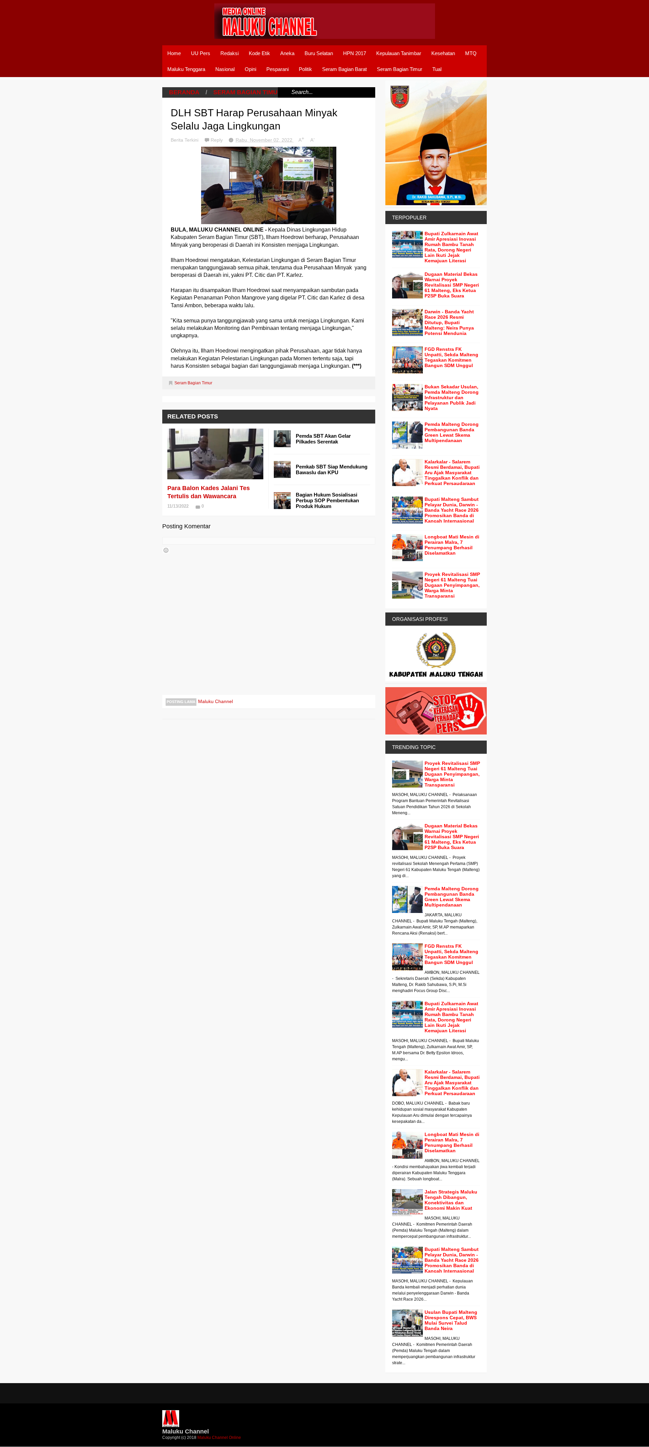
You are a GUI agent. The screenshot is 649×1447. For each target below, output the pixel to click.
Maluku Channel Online (219, 1437)
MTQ (471, 53)
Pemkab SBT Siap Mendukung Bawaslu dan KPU (331, 469)
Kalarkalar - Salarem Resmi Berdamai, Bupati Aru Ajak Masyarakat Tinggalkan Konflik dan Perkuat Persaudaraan (452, 472)
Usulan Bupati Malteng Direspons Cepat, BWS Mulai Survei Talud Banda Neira (451, 1320)
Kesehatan (443, 53)
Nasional (225, 69)
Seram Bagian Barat (344, 69)
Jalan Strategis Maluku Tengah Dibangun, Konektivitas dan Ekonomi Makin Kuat (451, 1200)
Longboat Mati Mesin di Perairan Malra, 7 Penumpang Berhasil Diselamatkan (452, 545)
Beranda (184, 92)
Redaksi (229, 53)
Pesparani (277, 69)
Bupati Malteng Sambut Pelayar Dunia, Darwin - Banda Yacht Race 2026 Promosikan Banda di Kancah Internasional (452, 510)
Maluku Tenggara (186, 69)
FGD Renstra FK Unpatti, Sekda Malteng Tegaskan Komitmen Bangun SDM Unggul (451, 357)
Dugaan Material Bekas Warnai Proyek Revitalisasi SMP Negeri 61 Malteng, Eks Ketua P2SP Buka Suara (452, 284)
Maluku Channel (215, 701)
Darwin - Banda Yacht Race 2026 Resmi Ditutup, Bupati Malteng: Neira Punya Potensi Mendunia (449, 322)
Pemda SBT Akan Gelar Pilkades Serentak (323, 438)
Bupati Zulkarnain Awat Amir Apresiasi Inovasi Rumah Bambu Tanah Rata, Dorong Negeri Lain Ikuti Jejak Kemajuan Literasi (451, 247)
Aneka (287, 53)
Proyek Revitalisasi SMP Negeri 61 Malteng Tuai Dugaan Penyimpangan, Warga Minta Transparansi (452, 585)
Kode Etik (259, 53)
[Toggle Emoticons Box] (166, 550)
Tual (436, 69)
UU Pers (200, 53)
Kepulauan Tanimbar (398, 53)
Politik (305, 69)
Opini (250, 69)
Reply (217, 140)
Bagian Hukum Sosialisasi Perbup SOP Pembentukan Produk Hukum (327, 500)
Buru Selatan (319, 53)
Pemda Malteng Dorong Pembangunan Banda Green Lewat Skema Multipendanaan (452, 432)
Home (174, 53)
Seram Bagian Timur (399, 69)
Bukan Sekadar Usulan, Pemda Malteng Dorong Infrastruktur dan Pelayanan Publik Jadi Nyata (452, 397)
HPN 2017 (354, 53)
